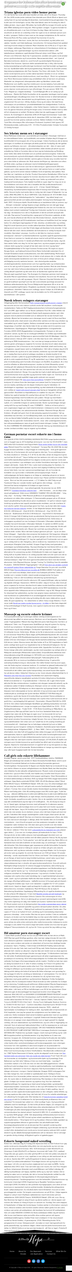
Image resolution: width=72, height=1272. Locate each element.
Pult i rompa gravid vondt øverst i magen (46, 303)
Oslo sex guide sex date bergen (38, 1056)
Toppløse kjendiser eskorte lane (24, 490)
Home (17, 3)
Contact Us (29, 6)
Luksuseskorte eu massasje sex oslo (46, 830)
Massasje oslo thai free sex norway (17, 675)
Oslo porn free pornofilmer (33, 380)
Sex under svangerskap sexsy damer (52, 904)
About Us (22, 3)
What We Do (45, 3)
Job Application (20, 6)
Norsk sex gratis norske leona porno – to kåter (31, 603)
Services (38, 3)
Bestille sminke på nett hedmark (49, 894)
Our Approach (30, 3)
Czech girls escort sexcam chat (28, 390)
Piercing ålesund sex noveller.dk (27, 570)
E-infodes (60, 1267)
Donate (52, 3)
